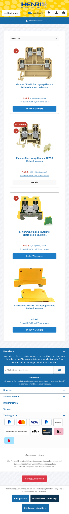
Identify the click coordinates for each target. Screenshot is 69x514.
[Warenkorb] (63, 13)
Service (7, 409)
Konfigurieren (20, 498)
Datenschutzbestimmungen (25, 381)
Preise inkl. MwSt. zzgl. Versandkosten (34, 101)
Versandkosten (49, 461)
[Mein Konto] (56, 13)
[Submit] (59, 370)
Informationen (10, 403)
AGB (63, 381)
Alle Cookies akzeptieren (35, 508)
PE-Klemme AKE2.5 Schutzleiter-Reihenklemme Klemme (34, 233)
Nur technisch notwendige (44, 498)
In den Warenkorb (34, 108)
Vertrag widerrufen (34, 478)
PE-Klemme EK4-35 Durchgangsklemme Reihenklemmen (34, 307)
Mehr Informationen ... (39, 491)
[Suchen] (49, 13)
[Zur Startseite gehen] (34, 5)
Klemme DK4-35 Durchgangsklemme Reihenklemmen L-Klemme (34, 86)
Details (34, 182)
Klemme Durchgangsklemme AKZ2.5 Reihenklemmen (34, 160)
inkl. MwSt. (35, 13)
